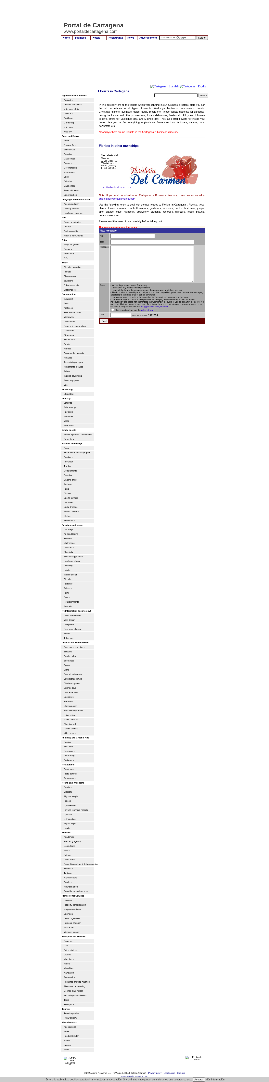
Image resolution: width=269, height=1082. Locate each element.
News (130, 37)
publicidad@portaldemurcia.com (117, 198)
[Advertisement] (132, 11)
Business (80, 37)
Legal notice (169, 1073)
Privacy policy (155, 1073)
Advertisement (148, 37)
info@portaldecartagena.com (154, 306)
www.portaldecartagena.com (134, 1076)
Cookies (181, 1073)
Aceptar (198, 1079)
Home (66, 37)
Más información (215, 1079)
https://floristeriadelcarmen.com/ (116, 187)
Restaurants (116, 37)
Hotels (96, 37)
